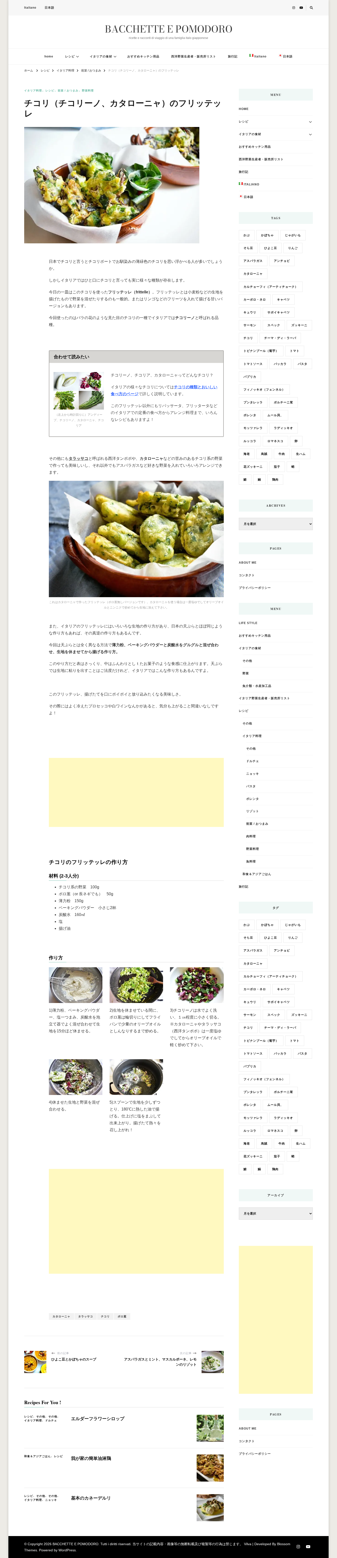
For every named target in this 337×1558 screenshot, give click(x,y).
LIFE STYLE (248, 623)
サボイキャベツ (278, 312)
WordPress (67, 1550)
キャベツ (283, 299)
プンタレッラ (253, 402)
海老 (246, 454)
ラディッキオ (283, 428)
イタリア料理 (33, 90)
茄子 (277, 466)
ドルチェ (51, 1420)
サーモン (249, 325)
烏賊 (264, 454)
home (48, 56)
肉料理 (251, 836)
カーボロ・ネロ (254, 299)
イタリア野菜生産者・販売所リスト (264, 698)
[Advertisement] (136, 792)
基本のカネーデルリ (91, 1498)
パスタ (302, 364)
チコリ (105, 1316)
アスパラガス (253, 261)
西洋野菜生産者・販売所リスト (193, 56)
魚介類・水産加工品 (257, 686)
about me (248, 562)
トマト (295, 351)
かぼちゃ (267, 235)
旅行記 (233, 56)
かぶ (246, 235)
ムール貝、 (275, 415)
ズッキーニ (299, 325)
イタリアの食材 (101, 56)
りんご (293, 248)
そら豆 (248, 248)
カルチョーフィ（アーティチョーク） (270, 286)
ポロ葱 (122, 1316)
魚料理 (251, 861)
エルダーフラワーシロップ (97, 1418)
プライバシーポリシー (255, 588)
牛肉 (282, 454)
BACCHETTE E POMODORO (168, 29)
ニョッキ (51, 1499)
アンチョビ (282, 261)
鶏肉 (275, 479)
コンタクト (247, 575)
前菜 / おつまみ (68, 90)
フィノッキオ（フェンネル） (264, 389)
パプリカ (249, 376)
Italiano (30, 7)
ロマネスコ (275, 441)
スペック (273, 325)
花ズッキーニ (253, 466)
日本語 (49, 7)
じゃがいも (293, 235)
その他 (40, 1416)
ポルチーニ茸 (283, 402)
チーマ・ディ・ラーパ (280, 338)
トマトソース (253, 364)
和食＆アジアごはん (37, 1456)
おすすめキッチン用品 (143, 56)
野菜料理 (88, 90)
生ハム (301, 454)
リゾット (252, 811)
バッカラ (280, 364)
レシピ (70, 56)
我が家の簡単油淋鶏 (91, 1458)
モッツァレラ (253, 428)
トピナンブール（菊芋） (261, 351)
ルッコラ (249, 441)
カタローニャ (61, 1316)
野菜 (246, 673)
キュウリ (249, 312)
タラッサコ (85, 1316)
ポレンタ (249, 415)
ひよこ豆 (270, 248)
